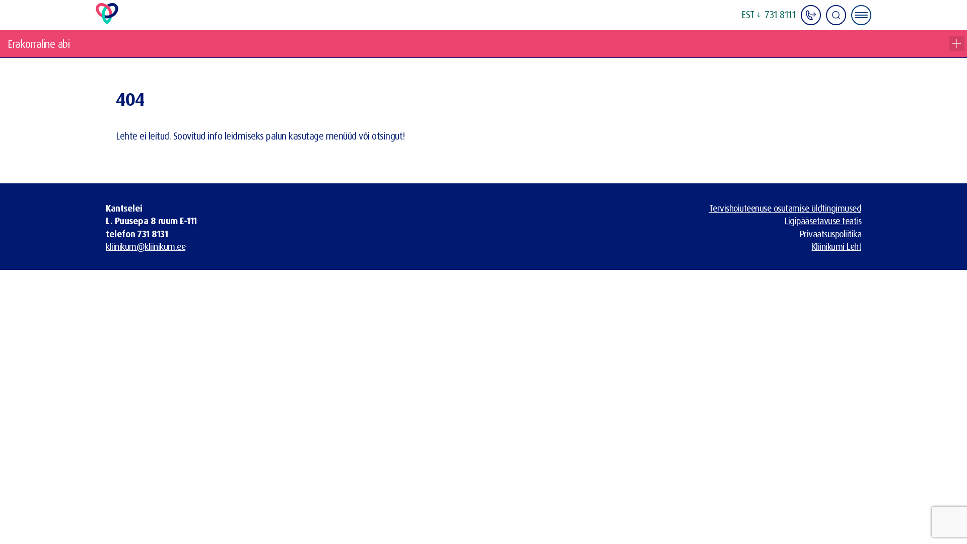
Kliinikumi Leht (837, 246)
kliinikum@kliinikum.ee (145, 246)
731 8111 (780, 15)
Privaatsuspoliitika (831, 233)
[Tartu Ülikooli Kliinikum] (107, 21)
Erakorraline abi (39, 43)
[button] (751, 15)
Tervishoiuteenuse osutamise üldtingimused (785, 208)
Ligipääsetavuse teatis (823, 220)
